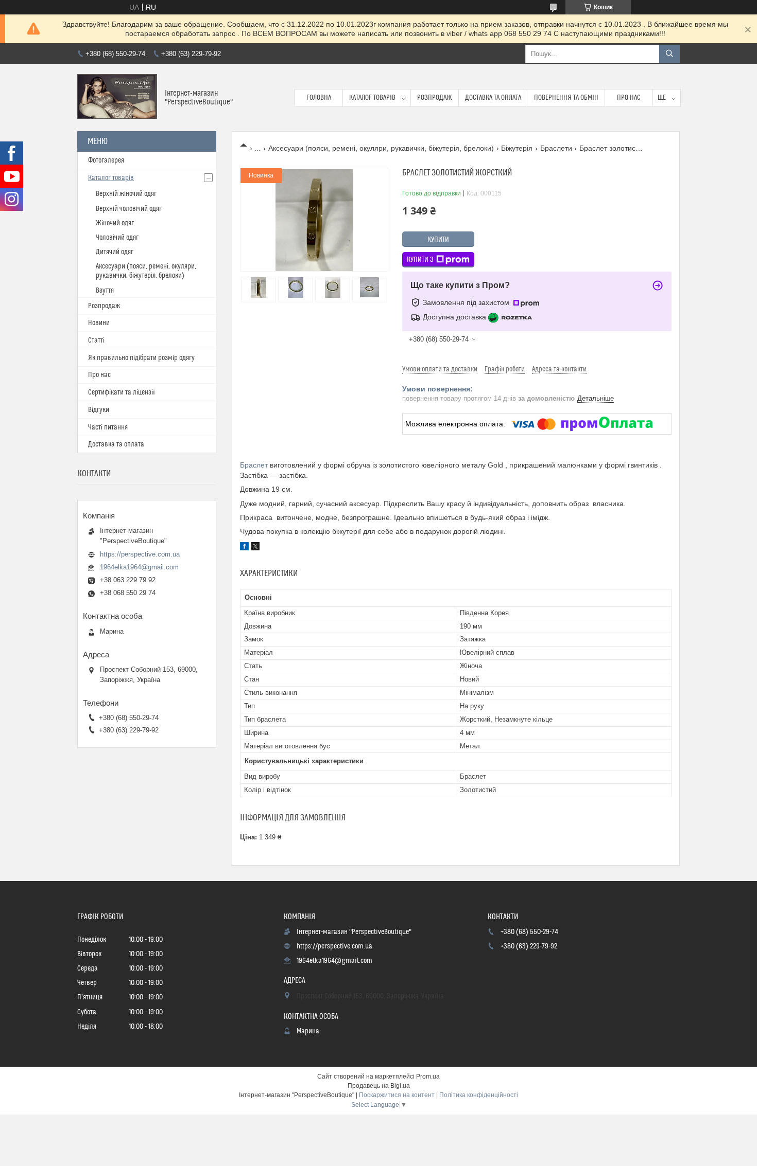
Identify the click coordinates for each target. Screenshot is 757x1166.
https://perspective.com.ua (140, 554)
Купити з (420, 260)
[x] (255, 548)
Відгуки (98, 410)
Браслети (556, 148)
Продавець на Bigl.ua (379, 1085)
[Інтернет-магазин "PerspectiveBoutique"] (117, 97)
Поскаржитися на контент (397, 1095)
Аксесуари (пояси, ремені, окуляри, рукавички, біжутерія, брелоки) (381, 148)
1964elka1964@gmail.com (139, 567)
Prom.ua (428, 1076)
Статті (96, 340)
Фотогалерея (106, 160)
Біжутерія (516, 148)
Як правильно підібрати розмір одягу (141, 358)
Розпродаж (434, 98)
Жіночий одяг (115, 223)
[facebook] (244, 548)
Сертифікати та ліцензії (121, 392)
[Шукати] (669, 54)
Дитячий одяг (114, 252)
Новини (99, 323)
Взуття (105, 290)
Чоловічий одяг (117, 238)
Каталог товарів (372, 98)
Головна (318, 98)
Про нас (629, 98)
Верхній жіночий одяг (126, 194)
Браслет (254, 465)
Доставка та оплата (493, 98)
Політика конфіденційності (478, 1095)
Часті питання (108, 427)
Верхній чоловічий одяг (129, 209)
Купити (438, 240)
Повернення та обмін (566, 98)
